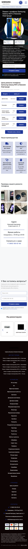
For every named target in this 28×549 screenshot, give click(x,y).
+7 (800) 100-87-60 (14, 243)
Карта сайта (24, 545)
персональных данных (14, 75)
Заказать (21, 98)
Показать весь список (14, 132)
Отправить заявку (14, 70)
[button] (3, 330)
